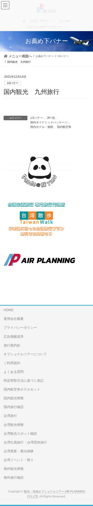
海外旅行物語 (14, 477)
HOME (9, 310)
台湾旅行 (10, 416)
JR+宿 (51, 118)
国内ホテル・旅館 (41, 127)
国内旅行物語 (14, 407)
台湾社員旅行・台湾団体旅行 (25, 442)
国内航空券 (64, 127)
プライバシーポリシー (20, 327)
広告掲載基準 (14, 336)
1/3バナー (12, 83)
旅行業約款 (12, 345)
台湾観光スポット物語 (20, 433)
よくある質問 (14, 372)
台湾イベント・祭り (19, 460)
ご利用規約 (12, 363)
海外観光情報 (14, 469)
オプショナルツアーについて (25, 354)
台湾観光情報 (14, 425)
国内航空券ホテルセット (22, 389)
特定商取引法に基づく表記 (24, 380)
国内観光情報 (14, 398)
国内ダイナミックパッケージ (48, 122)
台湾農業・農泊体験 (19, 451)
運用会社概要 (14, 319)
